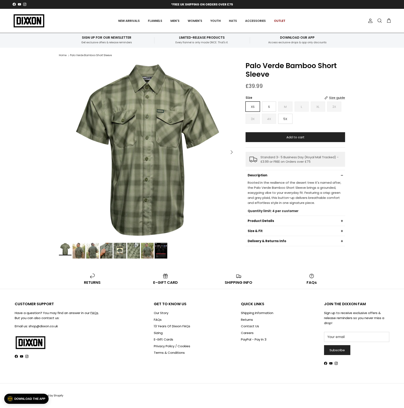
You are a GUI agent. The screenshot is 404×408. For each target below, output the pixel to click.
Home (62, 55)
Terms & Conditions (169, 352)
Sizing (158, 333)
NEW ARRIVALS (129, 21)
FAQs (94, 313)
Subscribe (337, 350)
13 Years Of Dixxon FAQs (172, 326)
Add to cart (295, 137)
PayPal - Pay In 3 (253, 339)
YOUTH (215, 21)
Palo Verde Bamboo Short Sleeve (91, 55)
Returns (247, 319)
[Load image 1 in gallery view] (147, 150)
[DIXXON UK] (29, 21)
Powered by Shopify (51, 395)
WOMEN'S (195, 21)
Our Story (161, 313)
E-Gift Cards (163, 339)
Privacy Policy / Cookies (172, 346)
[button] (295, 175)
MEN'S (174, 21)
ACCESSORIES (255, 21)
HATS (233, 21)
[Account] (369, 20)
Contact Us (250, 326)
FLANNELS (155, 21)
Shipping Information (257, 313)
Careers (247, 333)
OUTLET (279, 21)
